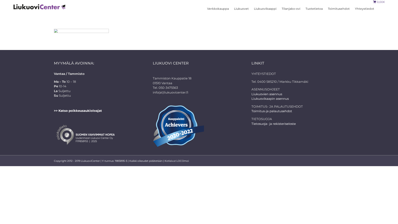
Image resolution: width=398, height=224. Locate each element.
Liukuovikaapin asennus (270, 99)
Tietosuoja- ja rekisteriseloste (273, 124)
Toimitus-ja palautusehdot (271, 111)
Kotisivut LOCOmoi (177, 160)
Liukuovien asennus (266, 94)
